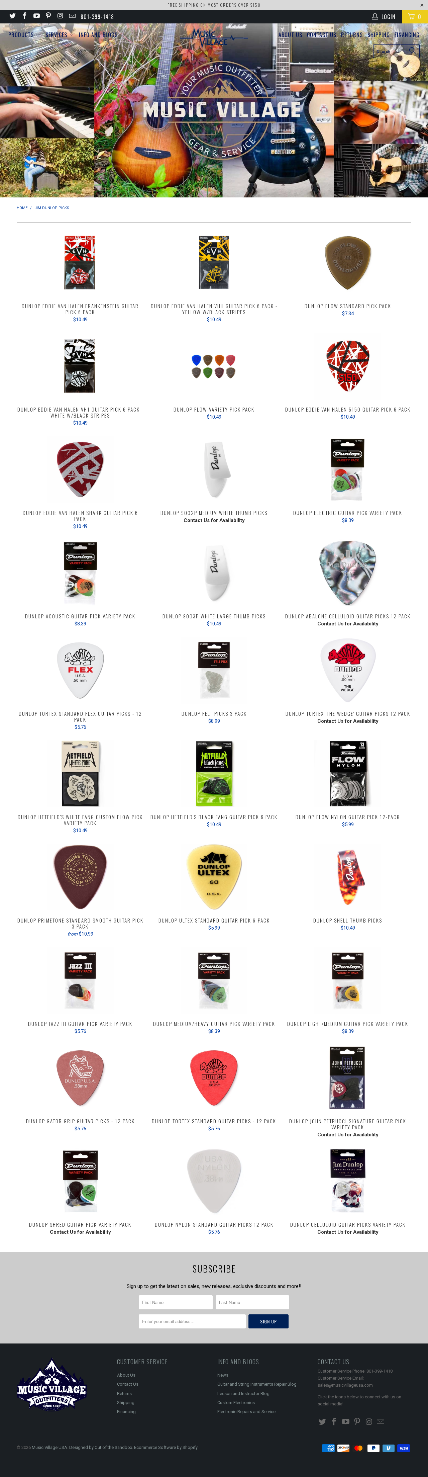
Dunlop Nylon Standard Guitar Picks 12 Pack (214, 1181)
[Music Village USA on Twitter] (12, 16)
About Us (290, 35)
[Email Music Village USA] (72, 16)
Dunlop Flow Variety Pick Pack (214, 366)
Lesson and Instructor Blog (243, 1393)
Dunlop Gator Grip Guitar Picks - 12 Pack (80, 1077)
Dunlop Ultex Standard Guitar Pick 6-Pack (214, 877)
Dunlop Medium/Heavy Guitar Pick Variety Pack (214, 980)
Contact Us (321, 35)
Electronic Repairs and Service (246, 1411)
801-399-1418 (97, 17)
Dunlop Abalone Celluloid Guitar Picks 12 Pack (347, 572)
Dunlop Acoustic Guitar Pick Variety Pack (80, 572)
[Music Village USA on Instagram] (60, 16)
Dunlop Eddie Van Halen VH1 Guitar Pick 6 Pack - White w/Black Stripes (80, 366)
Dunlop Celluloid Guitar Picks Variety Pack (347, 1181)
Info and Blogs (99, 35)
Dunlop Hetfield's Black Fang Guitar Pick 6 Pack (214, 773)
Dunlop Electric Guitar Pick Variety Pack (347, 469)
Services (57, 35)
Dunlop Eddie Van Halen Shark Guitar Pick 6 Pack (80, 469)
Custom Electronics (236, 1402)
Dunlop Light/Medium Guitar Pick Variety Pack (347, 980)
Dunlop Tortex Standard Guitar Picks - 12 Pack (214, 1077)
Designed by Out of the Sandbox (100, 1447)
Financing (407, 35)
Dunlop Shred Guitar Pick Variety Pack (80, 1181)
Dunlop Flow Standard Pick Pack (347, 262)
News (222, 1375)
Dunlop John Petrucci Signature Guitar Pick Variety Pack (347, 1077)
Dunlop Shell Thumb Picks (347, 877)
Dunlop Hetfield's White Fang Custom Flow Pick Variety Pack (80, 773)
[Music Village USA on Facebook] (24, 16)
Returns (352, 35)
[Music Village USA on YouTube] (36, 16)
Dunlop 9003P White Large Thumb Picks (214, 572)
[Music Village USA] (214, 38)
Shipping (378, 35)
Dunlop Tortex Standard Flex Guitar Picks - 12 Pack (80, 670)
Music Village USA (49, 1447)
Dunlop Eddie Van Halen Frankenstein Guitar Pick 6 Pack (80, 262)
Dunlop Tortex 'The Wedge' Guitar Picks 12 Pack (347, 670)
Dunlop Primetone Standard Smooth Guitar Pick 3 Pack (80, 877)
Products (21, 35)
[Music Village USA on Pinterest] (48, 16)
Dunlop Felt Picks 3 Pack (214, 670)
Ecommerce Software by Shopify (166, 1447)
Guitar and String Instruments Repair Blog (257, 1384)
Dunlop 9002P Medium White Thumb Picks (214, 469)
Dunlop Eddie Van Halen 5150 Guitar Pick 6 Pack (347, 366)
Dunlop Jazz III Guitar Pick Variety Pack (80, 980)
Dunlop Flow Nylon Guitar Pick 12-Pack (347, 773)
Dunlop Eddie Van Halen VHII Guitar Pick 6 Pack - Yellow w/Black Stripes (214, 262)
